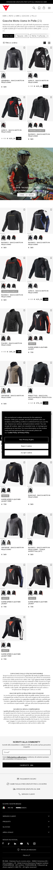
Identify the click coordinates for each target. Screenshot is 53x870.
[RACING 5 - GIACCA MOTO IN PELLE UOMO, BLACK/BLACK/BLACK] (30, 125)
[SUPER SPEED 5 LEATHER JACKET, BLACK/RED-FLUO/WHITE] (30, 338)
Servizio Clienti (9, 816)
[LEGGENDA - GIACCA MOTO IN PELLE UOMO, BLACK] (3, 75)
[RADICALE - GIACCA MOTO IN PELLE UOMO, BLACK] (30, 490)
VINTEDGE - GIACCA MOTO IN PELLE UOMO (12, 396)
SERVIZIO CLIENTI (28, 794)
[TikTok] (8, 843)
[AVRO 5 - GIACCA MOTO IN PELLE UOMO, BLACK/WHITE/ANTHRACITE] (30, 75)
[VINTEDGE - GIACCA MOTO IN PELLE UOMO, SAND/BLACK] (3, 390)
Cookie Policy (12, 432)
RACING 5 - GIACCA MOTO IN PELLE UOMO (39, 135)
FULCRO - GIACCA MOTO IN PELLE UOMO (11, 344)
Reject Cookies (26, 446)
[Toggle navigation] (48, 8)
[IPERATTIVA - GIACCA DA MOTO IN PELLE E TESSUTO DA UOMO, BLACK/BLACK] (30, 390)
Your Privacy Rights (26, 439)
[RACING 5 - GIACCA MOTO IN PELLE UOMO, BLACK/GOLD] (41, 125)
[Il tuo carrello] (43, 8)
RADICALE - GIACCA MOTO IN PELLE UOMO (39, 496)
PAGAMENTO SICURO (28, 779)
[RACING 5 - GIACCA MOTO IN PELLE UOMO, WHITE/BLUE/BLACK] (30, 237)
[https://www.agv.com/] (4, 808)
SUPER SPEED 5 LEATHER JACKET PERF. (10, 500)
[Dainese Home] (6, 8)
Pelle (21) (8, 36)
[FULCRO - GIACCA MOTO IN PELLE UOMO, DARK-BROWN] (9, 338)
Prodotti (7, 821)
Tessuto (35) (22, 36)
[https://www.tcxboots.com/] (10, 808)
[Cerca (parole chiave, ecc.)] (33, 8)
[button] (26, 174)
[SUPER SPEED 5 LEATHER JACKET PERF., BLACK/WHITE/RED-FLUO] (9, 490)
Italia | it (26, 855)
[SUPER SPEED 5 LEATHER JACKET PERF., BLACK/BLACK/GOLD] (3, 490)
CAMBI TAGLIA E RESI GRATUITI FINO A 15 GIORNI (28, 784)
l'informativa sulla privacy (17, 757)
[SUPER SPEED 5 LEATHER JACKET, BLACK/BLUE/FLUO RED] (41, 338)
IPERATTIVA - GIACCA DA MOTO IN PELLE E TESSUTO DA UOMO (40, 397)
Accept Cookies (26, 453)
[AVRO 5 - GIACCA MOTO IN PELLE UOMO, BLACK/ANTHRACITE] (35, 75)
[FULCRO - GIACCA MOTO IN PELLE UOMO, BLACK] (3, 338)
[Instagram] (34, 843)
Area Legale (8, 832)
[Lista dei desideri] (38, 8)
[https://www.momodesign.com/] (21, 807)
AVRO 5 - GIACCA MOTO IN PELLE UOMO (38, 81)
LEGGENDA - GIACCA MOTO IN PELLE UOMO (12, 81)
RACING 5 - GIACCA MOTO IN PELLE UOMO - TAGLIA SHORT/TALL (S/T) (39, 549)
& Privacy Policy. (23, 432)
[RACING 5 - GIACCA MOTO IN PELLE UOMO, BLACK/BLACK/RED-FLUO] (35, 125)
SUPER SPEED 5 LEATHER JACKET (37, 348)
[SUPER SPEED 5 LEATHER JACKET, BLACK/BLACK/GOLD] (35, 338)
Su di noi (6, 827)
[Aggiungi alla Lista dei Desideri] (24, 47)
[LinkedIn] (15, 843)
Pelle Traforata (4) (40, 36)
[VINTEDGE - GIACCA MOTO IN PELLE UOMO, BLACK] (9, 390)
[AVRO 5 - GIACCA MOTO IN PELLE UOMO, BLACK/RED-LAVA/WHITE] (3, 125)
